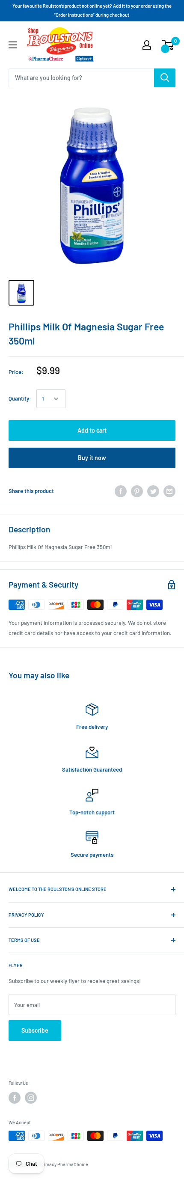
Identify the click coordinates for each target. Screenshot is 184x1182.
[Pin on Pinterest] (137, 491)
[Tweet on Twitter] (153, 491)
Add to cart (92, 430)
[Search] (164, 77)
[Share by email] (169, 491)
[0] (168, 45)
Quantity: (20, 398)
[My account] (146, 45)
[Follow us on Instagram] (31, 1098)
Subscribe (34, 1030)
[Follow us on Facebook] (15, 1098)
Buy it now (92, 457)
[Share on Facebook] (121, 491)
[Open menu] (13, 45)
